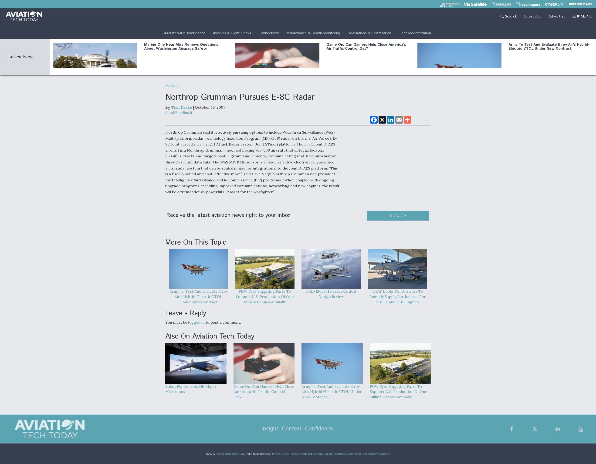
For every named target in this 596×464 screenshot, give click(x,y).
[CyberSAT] (554, 4)
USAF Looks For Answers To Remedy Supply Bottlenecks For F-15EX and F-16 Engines (397, 296)
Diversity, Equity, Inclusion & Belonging (336, 453)
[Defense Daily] (580, 4)
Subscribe (533, 16)
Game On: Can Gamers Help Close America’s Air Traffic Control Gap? (366, 47)
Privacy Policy (280, 453)
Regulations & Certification (369, 33)
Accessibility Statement (376, 453)
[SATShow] (501, 4)
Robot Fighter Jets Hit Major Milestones (191, 389)
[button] (582, 16)
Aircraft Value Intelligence (184, 33)
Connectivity (269, 33)
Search (510, 16)
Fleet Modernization (415, 33)
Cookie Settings (300, 453)
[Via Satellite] (475, 4)
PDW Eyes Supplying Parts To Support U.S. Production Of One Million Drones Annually (265, 296)
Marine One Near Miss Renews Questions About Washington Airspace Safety (181, 47)
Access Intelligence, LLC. (231, 453)
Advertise (557, 16)
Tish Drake (181, 107)
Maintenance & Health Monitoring (313, 33)
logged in (196, 322)
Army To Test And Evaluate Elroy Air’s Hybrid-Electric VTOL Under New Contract (549, 47)
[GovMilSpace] (528, 4)
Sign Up (398, 215)
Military (172, 85)
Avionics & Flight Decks (232, 33)
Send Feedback (178, 112)
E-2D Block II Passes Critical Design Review (331, 294)
